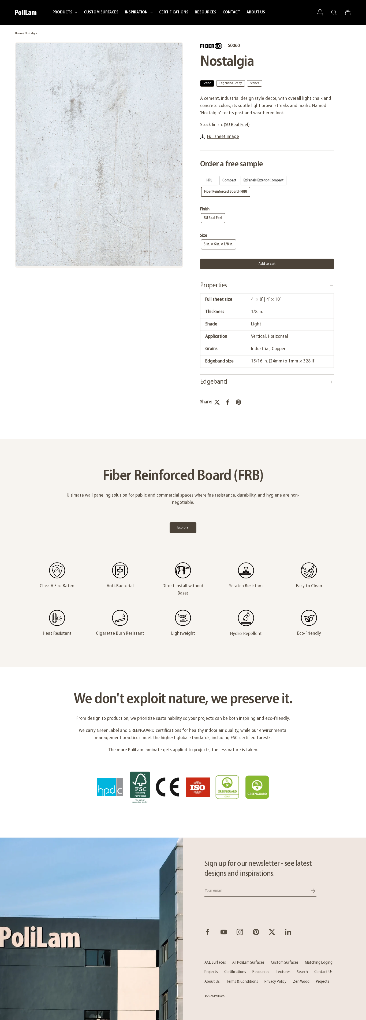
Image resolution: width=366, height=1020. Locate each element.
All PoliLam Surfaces (248, 962)
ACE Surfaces (215, 962)
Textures (283, 972)
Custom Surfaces (284, 962)
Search (302, 972)
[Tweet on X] (217, 402)
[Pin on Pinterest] (238, 402)
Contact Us (323, 972)
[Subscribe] (309, 891)
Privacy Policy (275, 981)
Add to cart (267, 264)
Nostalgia (31, 33)
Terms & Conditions (242, 981)
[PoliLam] (91, 929)
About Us (212, 981)
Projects (211, 972)
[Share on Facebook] (227, 402)
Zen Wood (301, 981)
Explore (183, 528)
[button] (348, 12)
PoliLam (219, 996)
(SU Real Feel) (237, 125)
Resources (260, 972)
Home (19, 33)
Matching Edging (319, 962)
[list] (99, 155)
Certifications (235, 972)
